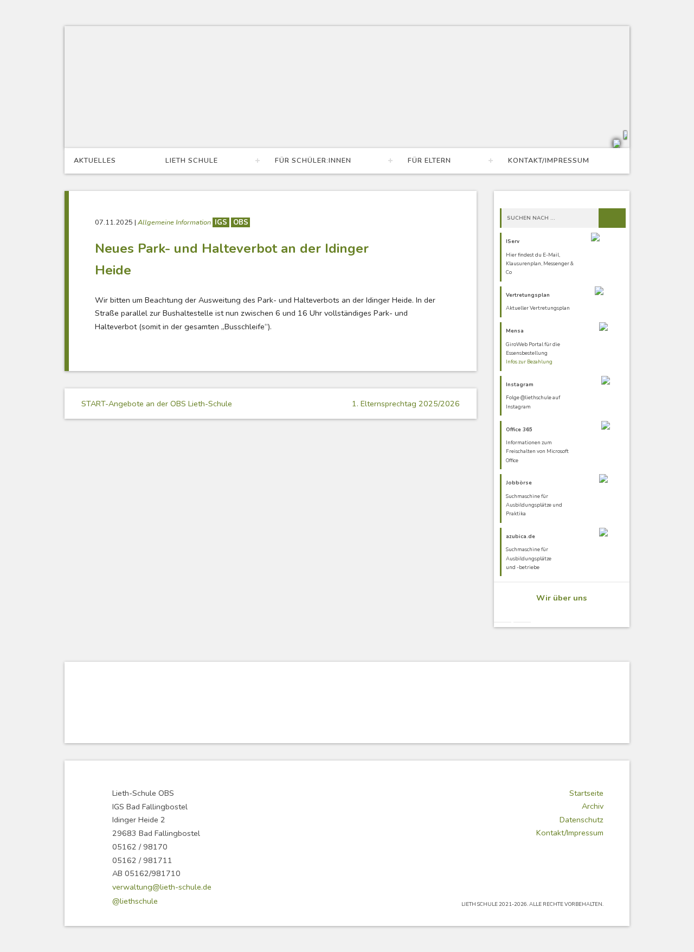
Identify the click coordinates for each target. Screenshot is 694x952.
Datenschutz (581, 819)
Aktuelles (95, 160)
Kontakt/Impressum (548, 160)
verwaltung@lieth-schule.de (161, 886)
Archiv (592, 806)
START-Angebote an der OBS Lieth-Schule (155, 403)
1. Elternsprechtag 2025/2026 (407, 403)
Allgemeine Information (175, 222)
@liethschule (135, 901)
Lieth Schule (191, 160)
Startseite (586, 793)
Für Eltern (429, 160)
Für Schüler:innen (313, 160)
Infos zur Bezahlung (529, 361)
